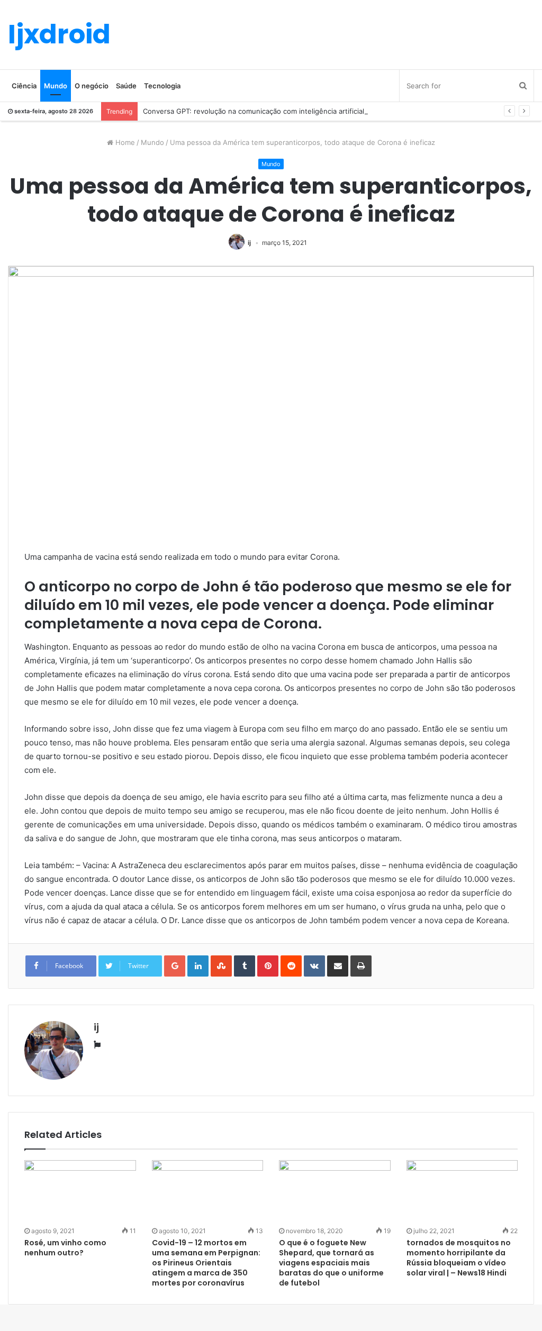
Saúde (126, 85)
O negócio (92, 85)
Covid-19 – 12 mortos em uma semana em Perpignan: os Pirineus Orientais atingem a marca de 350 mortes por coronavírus (206, 1262)
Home (124, 142)
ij (249, 243)
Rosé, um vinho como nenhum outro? (65, 1247)
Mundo (55, 85)
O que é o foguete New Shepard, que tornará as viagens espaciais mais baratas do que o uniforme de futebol (331, 1262)
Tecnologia (162, 85)
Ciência (24, 85)
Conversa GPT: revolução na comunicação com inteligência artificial (253, 111)
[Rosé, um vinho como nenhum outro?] (80, 1191)
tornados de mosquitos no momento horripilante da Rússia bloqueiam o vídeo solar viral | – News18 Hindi (458, 1257)
